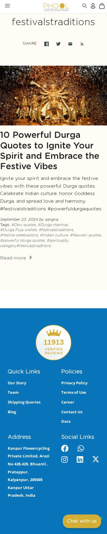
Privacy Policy (74, 382)
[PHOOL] (41, 6)
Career (67, 402)
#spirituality (57, 241)
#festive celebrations (19, 235)
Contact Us (71, 411)
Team (13, 392)
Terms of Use (73, 392)
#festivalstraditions (56, 230)
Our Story (17, 382)
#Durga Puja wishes (18, 230)
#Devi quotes (23, 225)
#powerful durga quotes (22, 241)
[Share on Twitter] (58, 44)
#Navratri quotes (85, 235)
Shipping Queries (24, 402)
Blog (12, 411)
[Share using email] (70, 44)
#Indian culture (54, 235)
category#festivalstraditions (25, 246)
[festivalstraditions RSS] (79, 44)
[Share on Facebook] (46, 44)
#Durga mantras (53, 225)
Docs (65, 421)
